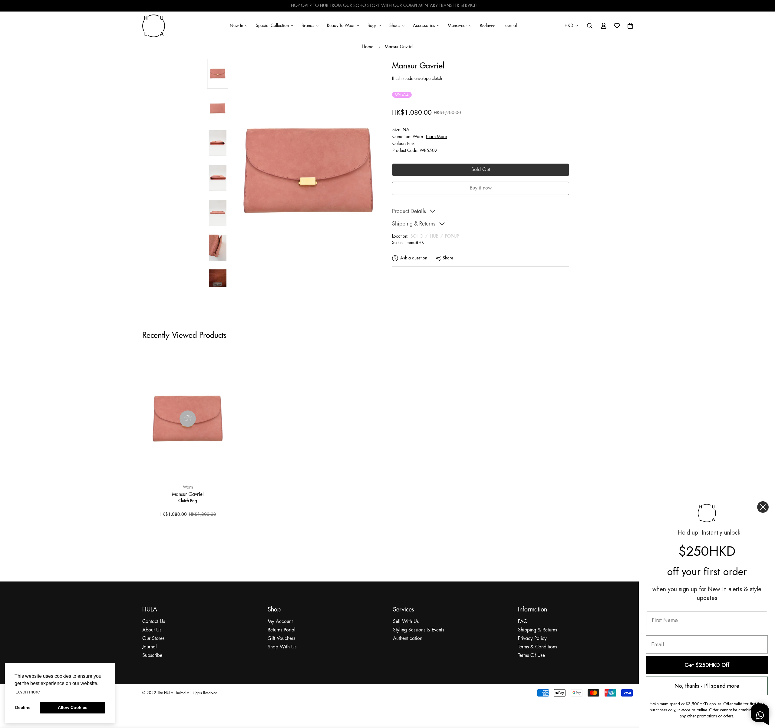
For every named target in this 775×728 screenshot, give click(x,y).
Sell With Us (406, 621)
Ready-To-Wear (341, 25)
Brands (308, 25)
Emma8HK (414, 242)
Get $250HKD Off (707, 665)
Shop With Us (282, 647)
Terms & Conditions (537, 647)
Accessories (424, 25)
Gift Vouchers (281, 638)
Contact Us (153, 621)
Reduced (488, 26)
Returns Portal (281, 630)
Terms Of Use (531, 655)
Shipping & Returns (537, 630)
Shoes (394, 25)
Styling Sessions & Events (418, 630)
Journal (510, 25)
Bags (372, 25)
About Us (151, 630)
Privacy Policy (532, 638)
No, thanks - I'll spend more (706, 686)
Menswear (457, 25)
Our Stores (153, 638)
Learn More (436, 136)
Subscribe (152, 655)
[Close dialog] (763, 507)
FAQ (523, 621)
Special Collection (272, 25)
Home (368, 46)
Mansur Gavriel (188, 494)
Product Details (409, 211)
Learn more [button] (27, 691)
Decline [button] (23, 707)
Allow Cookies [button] (72, 707)
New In (236, 25)
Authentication (407, 638)
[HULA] (153, 26)
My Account (280, 621)
